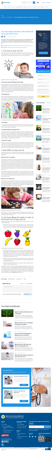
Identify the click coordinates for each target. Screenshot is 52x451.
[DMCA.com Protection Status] (5, 442)
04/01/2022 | (15, 47)
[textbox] (43, 86)
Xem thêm (49, 102)
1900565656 (5, 424)
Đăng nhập (49, 2)
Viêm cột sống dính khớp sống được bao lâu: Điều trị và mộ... (46, 179)
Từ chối (42, 449)
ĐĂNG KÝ (47, 426)
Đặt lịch (23, 385)
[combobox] (43, 86)
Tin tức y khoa (9, 17)
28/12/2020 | (17, 45)
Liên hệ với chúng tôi (43, 53)
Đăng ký (43, 2)
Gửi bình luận (27, 294)
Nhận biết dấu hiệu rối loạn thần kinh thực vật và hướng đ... (46, 159)
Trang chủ (3, 17)
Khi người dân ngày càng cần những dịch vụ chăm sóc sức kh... (46, 139)
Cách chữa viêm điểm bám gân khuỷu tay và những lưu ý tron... (46, 169)
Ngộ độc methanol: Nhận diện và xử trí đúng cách (46, 110)
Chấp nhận (48, 449)
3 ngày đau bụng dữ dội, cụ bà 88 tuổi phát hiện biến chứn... (46, 189)
